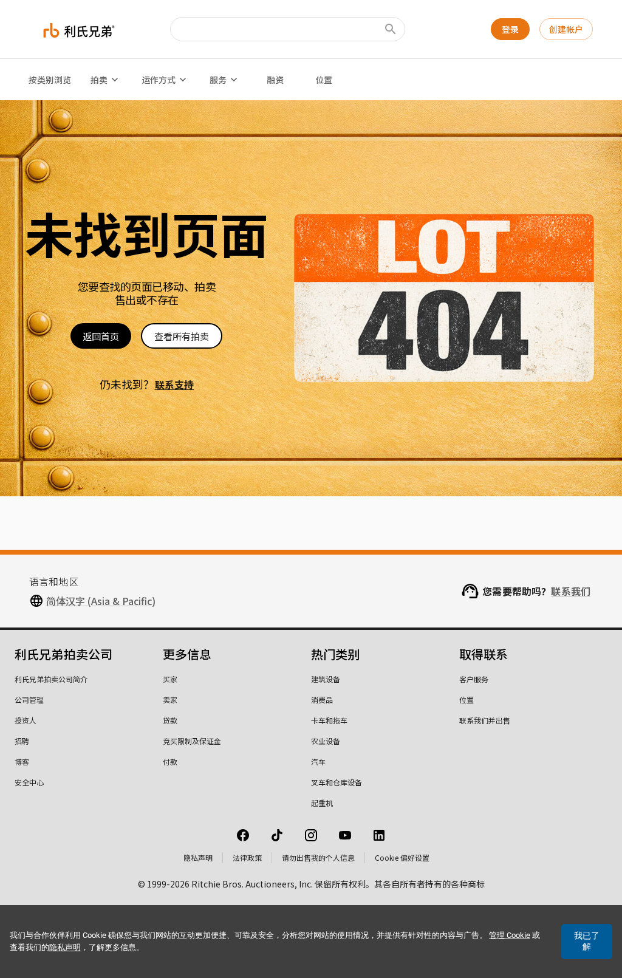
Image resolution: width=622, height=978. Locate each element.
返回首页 (101, 336)
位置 (323, 80)
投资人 (25, 720)
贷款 (170, 720)
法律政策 (247, 857)
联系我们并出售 (484, 720)
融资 (275, 80)
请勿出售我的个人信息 (318, 857)
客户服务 (473, 679)
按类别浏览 (50, 80)
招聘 (22, 741)
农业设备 (325, 741)
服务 (218, 80)
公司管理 (29, 699)
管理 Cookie (509, 935)
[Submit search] (390, 29)
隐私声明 (198, 857)
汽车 (318, 761)
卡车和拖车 (329, 720)
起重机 (322, 803)
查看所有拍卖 (181, 336)
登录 (510, 29)
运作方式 (159, 80)
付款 (170, 761)
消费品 (322, 699)
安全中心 (29, 782)
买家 (170, 679)
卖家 (170, 699)
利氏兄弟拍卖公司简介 (51, 679)
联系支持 (174, 384)
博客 (22, 761)
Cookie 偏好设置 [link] (402, 857)
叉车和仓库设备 (336, 782)
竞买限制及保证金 (192, 741)
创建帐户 (566, 29)
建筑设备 (325, 679)
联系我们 (570, 591)
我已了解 (587, 941)
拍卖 (99, 80)
